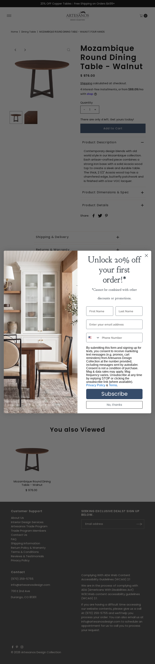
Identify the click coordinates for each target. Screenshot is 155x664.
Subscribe (114, 394)
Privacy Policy (95, 385)
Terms (113, 385)
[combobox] (93, 337)
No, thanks (114, 405)
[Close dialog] (146, 255)
